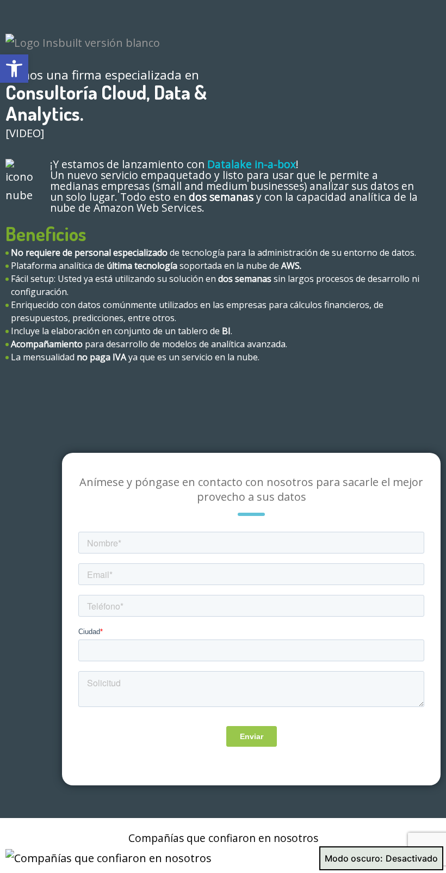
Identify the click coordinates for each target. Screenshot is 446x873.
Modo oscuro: (354, 858)
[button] (14, 68)
